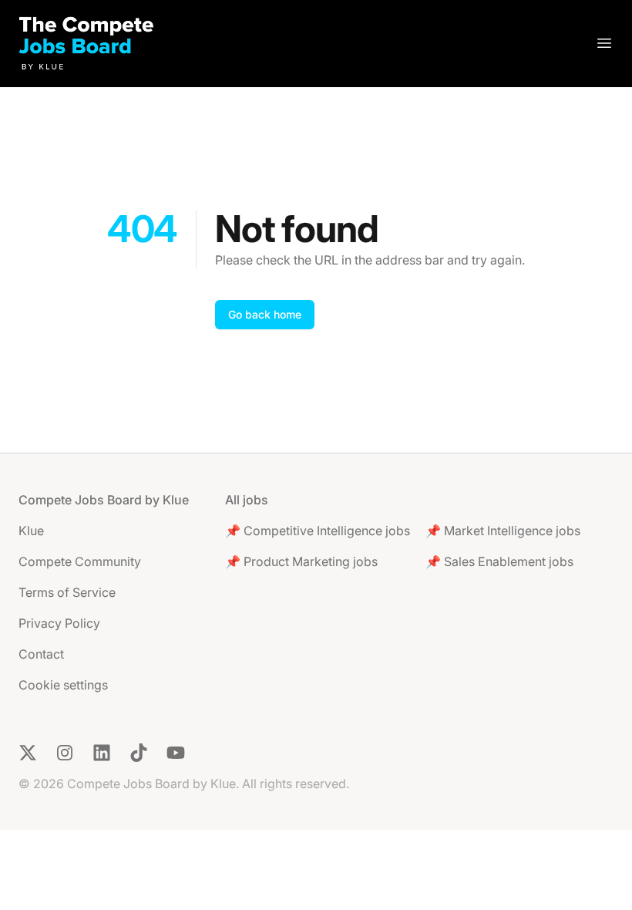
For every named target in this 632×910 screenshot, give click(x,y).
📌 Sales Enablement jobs (499, 561)
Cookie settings (63, 685)
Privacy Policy (59, 623)
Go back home (264, 314)
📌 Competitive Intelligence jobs (317, 530)
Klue (31, 530)
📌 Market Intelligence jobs (502, 530)
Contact (41, 654)
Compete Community (79, 561)
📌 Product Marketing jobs (301, 561)
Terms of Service (67, 592)
